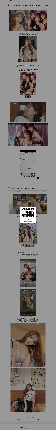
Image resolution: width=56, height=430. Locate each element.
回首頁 (28, 219)
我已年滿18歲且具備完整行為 (28, 221)
